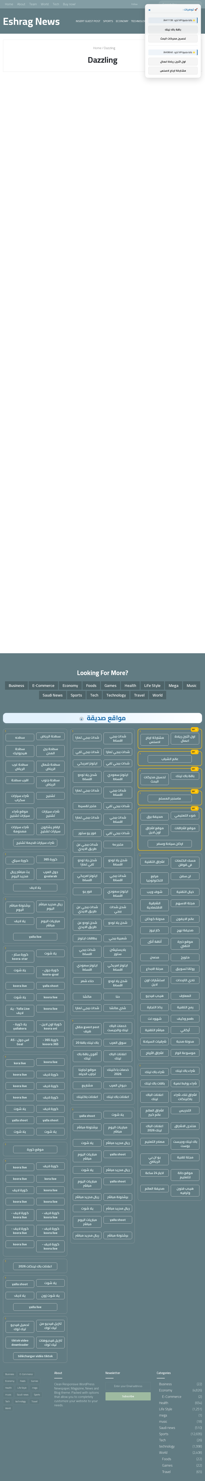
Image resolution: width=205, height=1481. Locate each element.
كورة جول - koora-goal (50, 972)
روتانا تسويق (185, 969)
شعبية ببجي (118, 938)
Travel (139, 695)
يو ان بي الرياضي (154, 1159)
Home (9, 4)
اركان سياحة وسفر (170, 844)
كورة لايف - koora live (50, 1215)
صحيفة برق (155, 817)
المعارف (185, 996)
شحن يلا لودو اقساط (87, 777)
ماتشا (87, 996)
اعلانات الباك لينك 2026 (154, 1128)
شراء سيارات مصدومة (20, 829)
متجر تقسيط (87, 806)
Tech (56, 4)
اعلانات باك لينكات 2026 (35, 1266)
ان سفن (185, 876)
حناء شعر (87, 981)
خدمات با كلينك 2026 (118, 1072)
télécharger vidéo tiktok (35, 1356)
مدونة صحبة (185, 1041)
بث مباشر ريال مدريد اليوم (20, 874)
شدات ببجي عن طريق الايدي (87, 846)
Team (33, 4)
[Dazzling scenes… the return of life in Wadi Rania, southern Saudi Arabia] (102, 130)
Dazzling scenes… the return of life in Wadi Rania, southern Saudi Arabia (100, 102)
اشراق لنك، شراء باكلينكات (185, 1097)
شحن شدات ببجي (118, 909)
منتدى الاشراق (185, 1126)
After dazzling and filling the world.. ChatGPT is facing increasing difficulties (31, 102)
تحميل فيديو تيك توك (19, 1327)
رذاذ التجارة (154, 1007)
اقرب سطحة (20, 780)
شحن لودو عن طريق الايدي (87, 925)
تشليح (50, 796)
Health (130, 685)
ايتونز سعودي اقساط (117, 777)
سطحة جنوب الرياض (50, 782)
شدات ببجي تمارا (87, 737)
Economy (122, 21)
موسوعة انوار (185, 1053)
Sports (108, 21)
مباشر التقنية (154, 1030)
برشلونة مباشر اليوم (19, 907)
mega (174, 685)
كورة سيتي (20, 860)
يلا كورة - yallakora (20, 1026)
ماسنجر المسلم (170, 798)
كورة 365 (50, 859)
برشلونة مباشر (87, 1127)
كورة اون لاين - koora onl (50, 1026)
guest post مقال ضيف (87, 1029)
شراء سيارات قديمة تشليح (35, 843)
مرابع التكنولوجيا (154, 878)
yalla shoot (87, 1116)
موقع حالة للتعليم (185, 1175)
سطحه (20, 737)
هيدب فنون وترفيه (185, 1190)
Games (111, 685)
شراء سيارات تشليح (50, 813)
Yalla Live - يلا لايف (20, 1011)
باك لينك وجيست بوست (185, 1144)
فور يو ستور (87, 833)
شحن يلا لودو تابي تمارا (87, 862)
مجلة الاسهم (185, 903)
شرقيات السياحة (154, 1041)
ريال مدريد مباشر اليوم (50, 906)
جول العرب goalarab (50, 874)
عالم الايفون (185, 919)
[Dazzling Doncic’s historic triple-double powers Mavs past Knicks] (102, 380)
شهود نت (155, 1019)
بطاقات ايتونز (87, 938)
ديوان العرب (118, 1085)
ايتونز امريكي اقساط (87, 878)
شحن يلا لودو (117, 923)
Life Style (152, 685)
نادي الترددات (185, 980)
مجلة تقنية (185, 1157)
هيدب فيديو (155, 996)
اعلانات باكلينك (87, 1097)
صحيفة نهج (185, 930)
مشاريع (87, 1085)
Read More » (22, 197)
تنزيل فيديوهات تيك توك (50, 1342)
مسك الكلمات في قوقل (185, 862)
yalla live (35, 937)
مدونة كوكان (155, 919)
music (192, 685)
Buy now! (69, 4)
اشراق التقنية (155, 862)
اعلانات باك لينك (118, 1097)
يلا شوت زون (50, 1295)
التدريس (185, 1110)
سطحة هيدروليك (20, 751)
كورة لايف (50, 1074)
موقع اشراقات (185, 828)
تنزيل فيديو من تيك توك (50, 1325)
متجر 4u (117, 844)
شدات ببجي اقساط (118, 738)
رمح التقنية (185, 1007)
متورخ (185, 957)
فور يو (87, 891)
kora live (20, 1063)
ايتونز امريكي (87, 763)
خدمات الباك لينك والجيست (117, 1028)
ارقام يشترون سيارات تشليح (50, 829)
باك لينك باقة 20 (87, 1043)
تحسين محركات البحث (155, 779)
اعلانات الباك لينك (154, 1097)
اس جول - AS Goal (20, 1042)
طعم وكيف (185, 1019)
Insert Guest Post (88, 21)
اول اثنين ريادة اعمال (185, 738)
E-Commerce (43, 685)
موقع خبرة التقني (185, 944)
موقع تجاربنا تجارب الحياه (87, 1072)
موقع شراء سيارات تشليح (20, 813)
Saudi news (83, 84)
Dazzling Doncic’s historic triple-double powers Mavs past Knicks (99, 206)
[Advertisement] (102, 615)
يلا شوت (118, 1115)
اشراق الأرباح (155, 1053)
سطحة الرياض (50, 736)
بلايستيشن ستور (118, 952)
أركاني (185, 1030)
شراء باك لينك (185, 1071)
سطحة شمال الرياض (50, 766)
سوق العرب (117, 1043)
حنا (118, 996)
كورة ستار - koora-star (20, 956)
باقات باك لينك (154, 1083)
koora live (20, 986)
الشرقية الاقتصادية (154, 905)
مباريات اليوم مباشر (117, 1129)
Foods (91, 685)
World (45, 4)
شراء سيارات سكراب (20, 798)
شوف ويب (154, 892)
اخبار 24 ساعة (154, 1173)
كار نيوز (154, 930)
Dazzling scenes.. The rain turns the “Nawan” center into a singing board (169, 102)
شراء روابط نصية (185, 1083)
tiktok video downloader (19, 1342)
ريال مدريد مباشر (118, 1143)
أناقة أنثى (155, 942)
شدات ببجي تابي (87, 752)
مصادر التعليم (155, 1142)
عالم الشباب (169, 759)
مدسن (154, 957)
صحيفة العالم (154, 1188)
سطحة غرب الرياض (20, 766)
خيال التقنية (185, 892)
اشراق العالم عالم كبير (155, 1112)
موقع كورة (35, 1149)
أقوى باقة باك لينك (87, 1056)
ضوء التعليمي (185, 815)
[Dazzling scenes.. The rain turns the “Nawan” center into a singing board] (170, 130)
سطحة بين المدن (50, 751)
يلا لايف (35, 887)
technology (139, 21)
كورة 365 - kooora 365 (50, 1042)
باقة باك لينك (185, 776)
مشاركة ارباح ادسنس (155, 740)
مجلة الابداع (154, 969)
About (21, 4)
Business (16, 685)
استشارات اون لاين (154, 982)
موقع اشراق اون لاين (155, 830)
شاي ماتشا (118, 1008)
